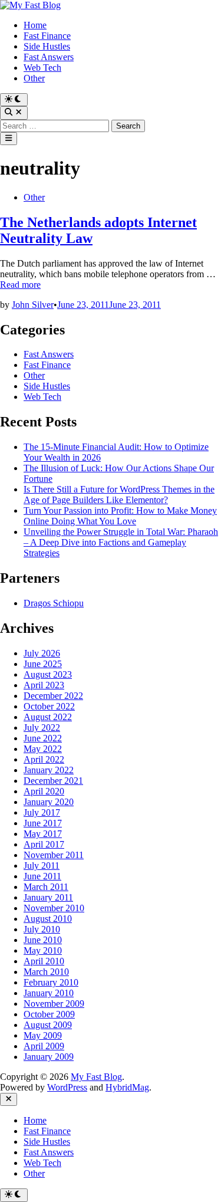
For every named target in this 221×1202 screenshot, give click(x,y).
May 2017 (43, 834)
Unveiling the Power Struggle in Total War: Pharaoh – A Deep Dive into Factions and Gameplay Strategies (121, 542)
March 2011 (46, 887)
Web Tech (42, 68)
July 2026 (42, 653)
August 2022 (48, 717)
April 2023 (44, 685)
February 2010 (51, 982)
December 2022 (53, 696)
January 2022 (49, 770)
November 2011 (54, 855)
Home (35, 25)
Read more (20, 285)
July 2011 (42, 866)
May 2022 (43, 749)
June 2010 (43, 940)
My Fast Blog (96, 1077)
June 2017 (43, 823)
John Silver (33, 305)
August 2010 (48, 919)
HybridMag (127, 1087)
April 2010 (44, 961)
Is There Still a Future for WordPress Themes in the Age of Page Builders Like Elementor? (119, 494)
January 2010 (49, 993)
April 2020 (44, 791)
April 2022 (44, 759)
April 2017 (44, 844)
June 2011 (42, 876)
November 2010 (54, 908)
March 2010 (46, 972)
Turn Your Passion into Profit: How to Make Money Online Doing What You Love (120, 515)
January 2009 (49, 1057)
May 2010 (43, 950)
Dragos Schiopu (54, 603)
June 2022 (43, 738)
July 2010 (42, 929)
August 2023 (48, 674)
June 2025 (43, 664)
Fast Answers (49, 57)
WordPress (67, 1087)
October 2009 (49, 1014)
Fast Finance (47, 36)
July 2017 (42, 812)
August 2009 (48, 1025)
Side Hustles (47, 46)
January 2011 (48, 897)
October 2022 (49, 706)
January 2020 (49, 802)
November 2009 (54, 1004)
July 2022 (42, 727)
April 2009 (44, 1046)
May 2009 (43, 1035)
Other (34, 78)
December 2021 (53, 781)
